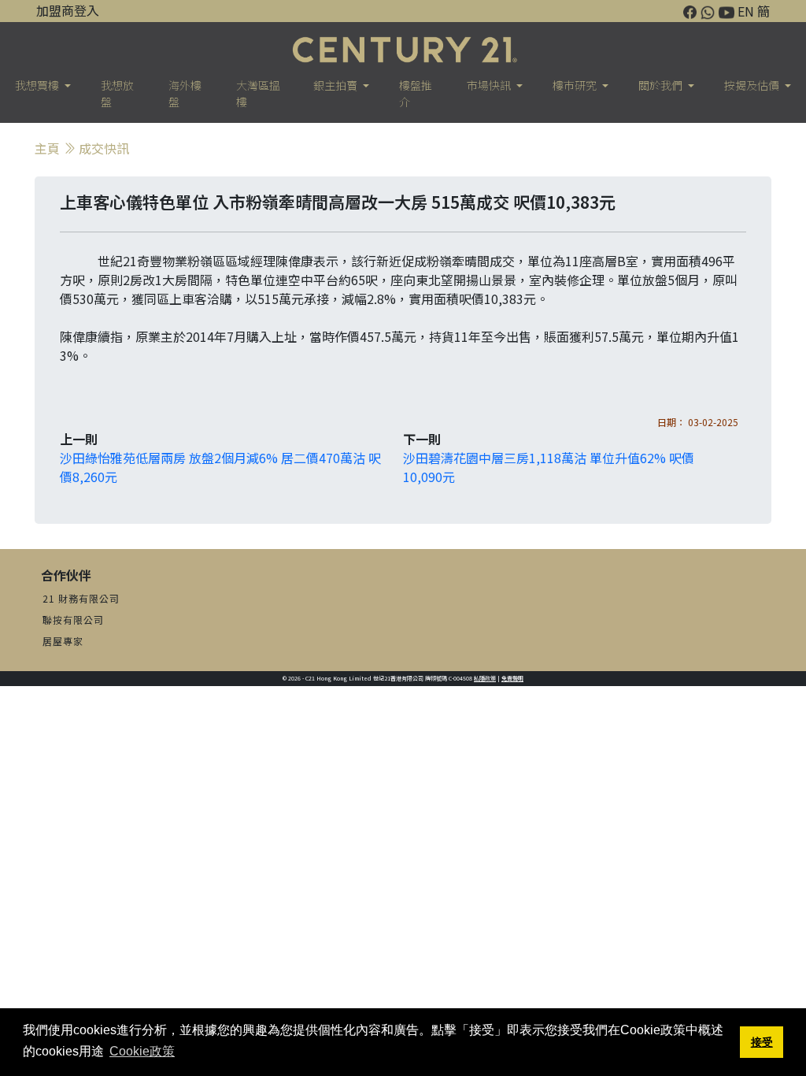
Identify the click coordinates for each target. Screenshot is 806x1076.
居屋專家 (63, 640)
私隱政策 (485, 678)
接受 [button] (762, 1042)
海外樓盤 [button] (185, 93)
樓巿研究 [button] (576, 85)
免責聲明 (512, 678)
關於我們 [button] (661, 85)
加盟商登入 (67, 10)
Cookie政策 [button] (142, 1051)
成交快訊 (104, 148)
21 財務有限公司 (81, 598)
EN (746, 11)
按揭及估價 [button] (753, 85)
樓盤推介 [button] (415, 93)
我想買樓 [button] (38, 85)
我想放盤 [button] (117, 93)
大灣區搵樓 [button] (258, 93)
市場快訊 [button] (490, 85)
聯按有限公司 (73, 619)
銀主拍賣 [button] (336, 85)
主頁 (47, 148)
